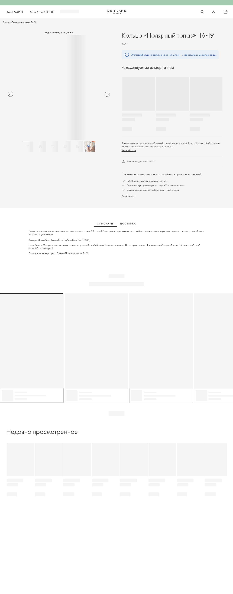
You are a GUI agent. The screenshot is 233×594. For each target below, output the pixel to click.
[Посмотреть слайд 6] (89, 146)
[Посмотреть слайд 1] (28, 146)
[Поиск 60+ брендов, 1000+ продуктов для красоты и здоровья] (202, 11)
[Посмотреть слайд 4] (65, 146)
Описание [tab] (105, 223)
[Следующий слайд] (107, 94)
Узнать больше (129, 150)
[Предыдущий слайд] (10, 94)
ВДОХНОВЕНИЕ (41, 12)
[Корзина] (225, 11)
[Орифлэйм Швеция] (116, 11)
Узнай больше (128, 195)
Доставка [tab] (128, 223)
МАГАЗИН (15, 12)
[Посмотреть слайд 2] (40, 146)
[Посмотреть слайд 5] (77, 146)
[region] (58, 87)
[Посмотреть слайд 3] (52, 146)
